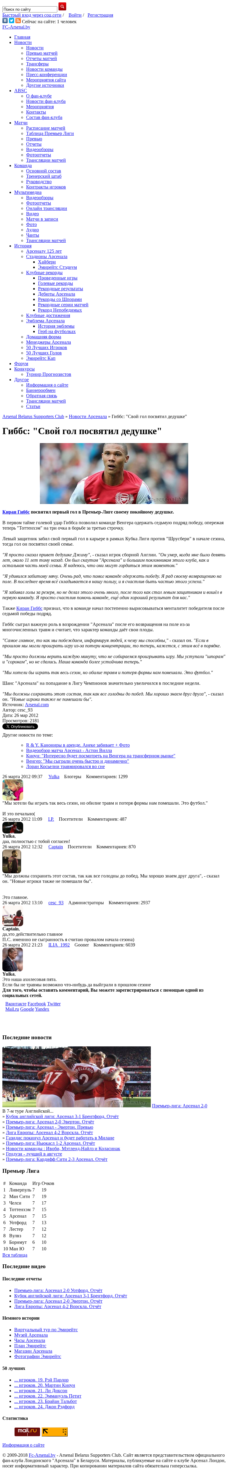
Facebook (37, 1003)
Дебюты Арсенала (56, 293)
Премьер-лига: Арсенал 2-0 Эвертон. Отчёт (50, 1121)
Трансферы (37, 63)
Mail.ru (12, 1009)
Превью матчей (42, 53)
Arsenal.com (37, 704)
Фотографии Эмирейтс (37, 1356)
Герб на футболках (57, 331)
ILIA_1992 (59, 944)
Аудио (32, 229)
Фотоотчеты (38, 154)
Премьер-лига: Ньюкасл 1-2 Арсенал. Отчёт (50, 1143)
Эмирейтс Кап (41, 358)
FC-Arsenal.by (16, 26)
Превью (34, 138)
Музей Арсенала (31, 1334)
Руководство (39, 181)
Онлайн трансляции (46, 208)
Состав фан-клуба (44, 117)
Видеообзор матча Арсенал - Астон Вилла (69, 750)
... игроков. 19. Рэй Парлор (41, 1379)
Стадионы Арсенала (46, 256)
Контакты (36, 111)
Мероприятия (40, 106)
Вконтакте (15, 1003)
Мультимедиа (28, 192)
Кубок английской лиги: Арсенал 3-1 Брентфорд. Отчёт (62, 1116)
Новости (23, 42)
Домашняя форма (43, 336)
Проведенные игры (57, 277)
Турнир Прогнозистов (48, 374)
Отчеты (34, 144)
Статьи (33, 406)
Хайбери (47, 261)
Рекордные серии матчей (63, 304)
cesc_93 (56, 902)
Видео (32, 213)
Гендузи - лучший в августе (34, 1153)
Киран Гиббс (16, 511)
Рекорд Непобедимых (60, 310)
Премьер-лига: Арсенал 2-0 (179, 1105)
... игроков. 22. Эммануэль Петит (47, 1395)
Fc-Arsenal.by (42, 1455)
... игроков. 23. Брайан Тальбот (45, 1401)
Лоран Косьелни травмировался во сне (65, 766)
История (22, 245)
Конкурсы (24, 368)
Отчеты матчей (41, 58)
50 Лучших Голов (44, 352)
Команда (23, 165)
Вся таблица (14, 1255)
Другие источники (45, 85)
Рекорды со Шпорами (60, 299)
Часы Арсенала (29, 1340)
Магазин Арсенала (33, 1351)
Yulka (53, 776)
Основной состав (43, 170)
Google (27, 1009)
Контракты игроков (46, 186)
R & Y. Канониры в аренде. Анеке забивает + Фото (78, 745)
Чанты (32, 235)
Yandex (42, 1009)
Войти (75, 15)
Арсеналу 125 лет (44, 251)
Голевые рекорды (55, 283)
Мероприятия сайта (46, 79)
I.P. (51, 819)
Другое (21, 379)
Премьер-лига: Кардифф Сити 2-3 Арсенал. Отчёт (56, 1159)
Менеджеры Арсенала (48, 342)
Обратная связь (41, 395)
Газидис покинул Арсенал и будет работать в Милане (60, 1137)
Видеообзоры (39, 149)
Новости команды (44, 69)
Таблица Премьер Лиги (50, 133)
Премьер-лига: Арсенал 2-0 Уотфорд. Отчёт (58, 1290)
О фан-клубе (39, 95)
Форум (21, 363)
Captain (55, 846)
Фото (31, 224)
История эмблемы (56, 326)
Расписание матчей (45, 128)
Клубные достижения (48, 315)
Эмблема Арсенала (45, 320)
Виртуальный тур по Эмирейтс (46, 1329)
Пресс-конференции (46, 74)
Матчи (21, 122)
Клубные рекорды (44, 272)
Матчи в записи (42, 219)
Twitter (54, 1003)
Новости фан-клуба (46, 101)
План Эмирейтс (30, 1345)
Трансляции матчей (46, 160)
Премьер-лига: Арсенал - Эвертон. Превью (49, 1127)
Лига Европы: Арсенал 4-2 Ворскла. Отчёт (49, 1132)
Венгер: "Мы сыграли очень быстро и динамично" (77, 761)
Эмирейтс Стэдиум (57, 267)
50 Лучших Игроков (46, 347)
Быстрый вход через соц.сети (31, 15)
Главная (22, 37)
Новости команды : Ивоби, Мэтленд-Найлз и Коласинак (63, 1148)
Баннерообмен (41, 390)
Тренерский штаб (43, 176)
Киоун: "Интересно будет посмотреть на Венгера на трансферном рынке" (100, 755)
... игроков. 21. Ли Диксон (40, 1390)
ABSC (20, 90)
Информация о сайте (47, 384)
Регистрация (100, 15)
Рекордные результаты (60, 288)
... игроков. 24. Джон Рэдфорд (44, 1406)
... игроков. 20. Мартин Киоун (44, 1385)
